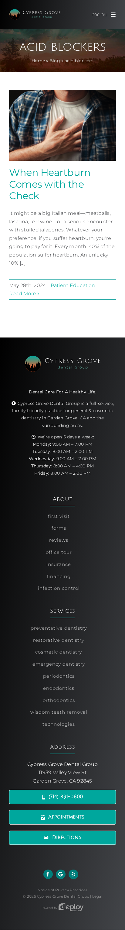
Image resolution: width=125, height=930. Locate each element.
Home (38, 60)
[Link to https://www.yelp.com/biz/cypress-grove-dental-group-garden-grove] (73, 874)
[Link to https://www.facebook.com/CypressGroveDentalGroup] (48, 874)
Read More (22, 293)
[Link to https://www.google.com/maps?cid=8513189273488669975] (61, 874)
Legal (97, 896)
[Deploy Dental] (71, 907)
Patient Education (73, 285)
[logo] (34, 11)
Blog (54, 60)
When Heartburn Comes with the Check (49, 184)
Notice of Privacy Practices (62, 890)
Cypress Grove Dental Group (63, 896)
